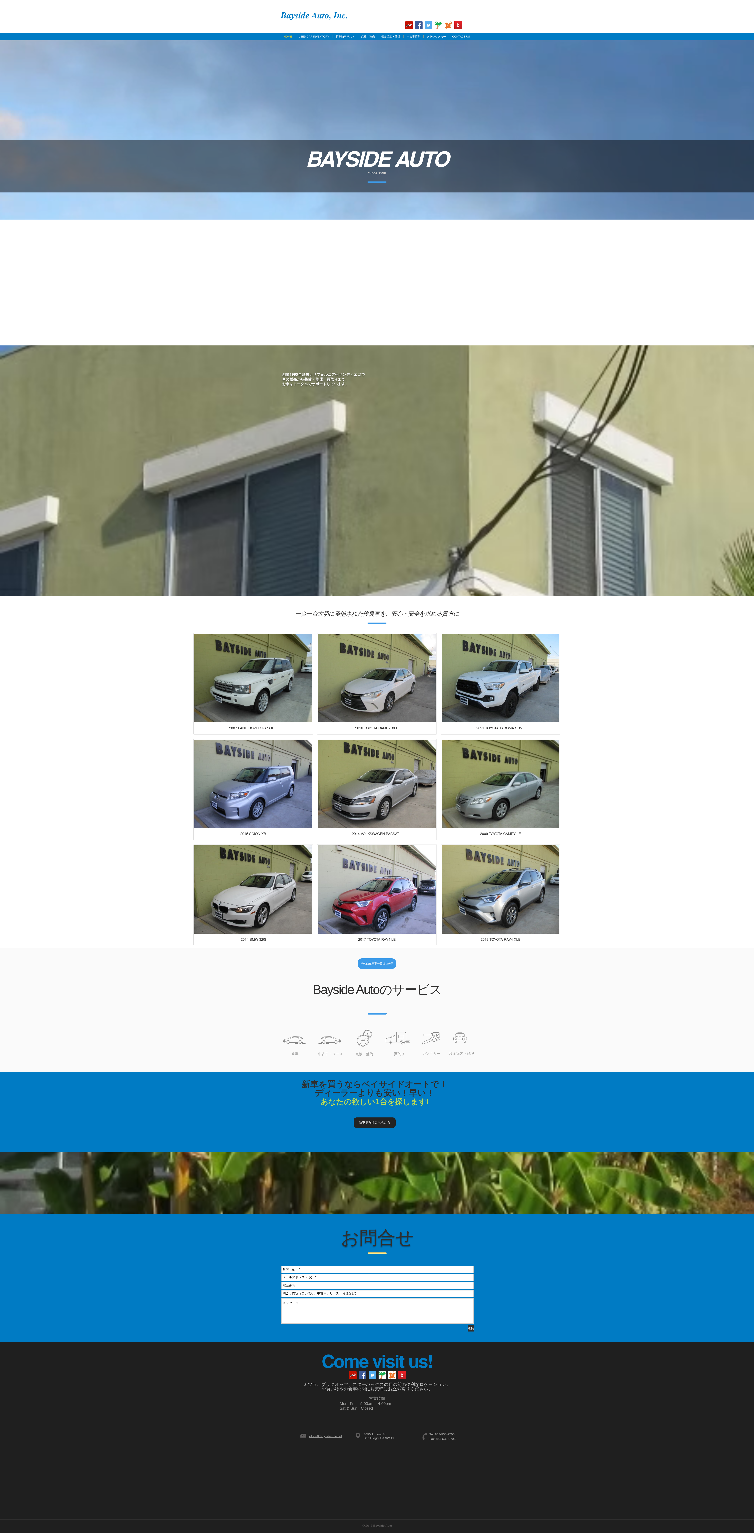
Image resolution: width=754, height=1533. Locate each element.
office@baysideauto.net (325, 1436)
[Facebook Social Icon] (419, 25)
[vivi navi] (448, 25)
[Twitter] (428, 25)
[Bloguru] (458, 25)
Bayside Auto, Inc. (314, 15)
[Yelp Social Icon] (409, 25)
